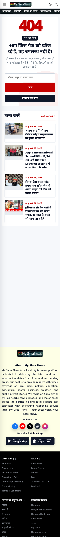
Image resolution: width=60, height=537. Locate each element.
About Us (6, 463)
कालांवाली (6, 523)
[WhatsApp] (37, 426)
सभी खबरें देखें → (48, 116)
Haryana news (38, 532)
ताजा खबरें (6, 11)
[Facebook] (15, 426)
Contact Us (7, 468)
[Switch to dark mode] (50, 4)
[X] (30, 426)
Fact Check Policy (10, 472)
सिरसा (4, 505)
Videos (34, 472)
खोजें (30, 87)
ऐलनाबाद (6, 514)
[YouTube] (23, 426)
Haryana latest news (41, 509)
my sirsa (35, 527)
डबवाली (5, 509)
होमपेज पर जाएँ (30, 98)
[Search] (56, 4)
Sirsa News (36, 463)
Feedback (36, 486)
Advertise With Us (40, 481)
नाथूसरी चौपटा (8, 527)
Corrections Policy (11, 477)
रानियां (4, 518)
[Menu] (4, 4)
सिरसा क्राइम (45, 11)
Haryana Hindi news (41, 514)
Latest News (37, 468)
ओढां (4, 532)
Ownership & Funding (13, 481)
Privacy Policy (8, 486)
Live (33, 477)
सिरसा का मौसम (30, 11)
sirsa (33, 523)
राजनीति (17, 11)
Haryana (35, 505)
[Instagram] (45, 426)
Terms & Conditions (12, 490)
